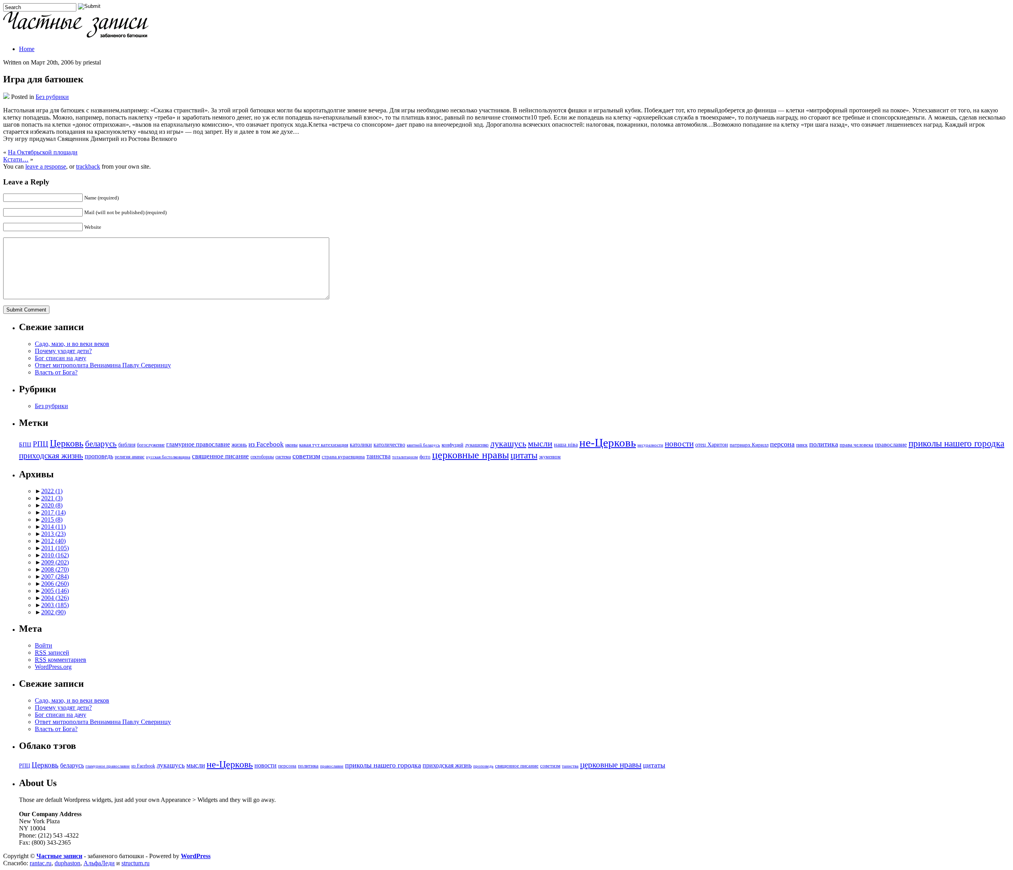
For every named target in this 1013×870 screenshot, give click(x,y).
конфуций (452, 445)
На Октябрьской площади (43, 152)
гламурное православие (198, 444)
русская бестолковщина (168, 457)
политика (823, 444)
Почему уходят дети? (63, 351)
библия (126, 444)
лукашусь (508, 443)
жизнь (239, 444)
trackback (88, 166)
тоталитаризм (405, 457)
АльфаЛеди (99, 863)
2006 (55, 583)
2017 (53, 512)
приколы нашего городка (956, 443)
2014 (53, 526)
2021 (52, 498)
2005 (55, 590)
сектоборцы (262, 457)
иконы (291, 445)
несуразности (650, 445)
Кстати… (15, 159)
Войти (43, 645)
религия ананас (129, 457)
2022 (52, 491)
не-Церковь (607, 442)
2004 (55, 598)
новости (679, 443)
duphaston (67, 863)
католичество (389, 444)
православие (891, 444)
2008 (55, 569)
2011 (55, 548)
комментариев (60, 659)
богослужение (151, 445)
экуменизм (550, 457)
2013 (53, 533)
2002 (53, 612)
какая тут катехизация (323, 445)
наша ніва (566, 445)
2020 (52, 505)
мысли (540, 443)
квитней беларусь (423, 445)
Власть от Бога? (56, 372)
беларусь (101, 443)
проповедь (99, 456)
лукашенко (477, 445)
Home (26, 49)
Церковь (66, 443)
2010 (55, 555)
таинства (378, 456)
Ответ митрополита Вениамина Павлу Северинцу (103, 365)
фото (425, 457)
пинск (802, 445)
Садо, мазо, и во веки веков (72, 343)
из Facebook (266, 444)
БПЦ (25, 444)
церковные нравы (470, 455)
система (283, 457)
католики (361, 445)
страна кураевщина (343, 457)
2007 (55, 576)
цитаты (523, 455)
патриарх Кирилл (749, 445)
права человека (856, 445)
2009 (55, 562)
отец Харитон (711, 445)
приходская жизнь (51, 455)
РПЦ (40, 444)
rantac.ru (40, 863)
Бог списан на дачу (60, 358)
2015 (52, 519)
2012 (53, 541)
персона (782, 444)
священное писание (220, 456)
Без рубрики (52, 96)
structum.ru (135, 863)
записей (52, 652)
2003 (55, 605)
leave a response (45, 166)
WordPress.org (53, 666)
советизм (306, 456)
